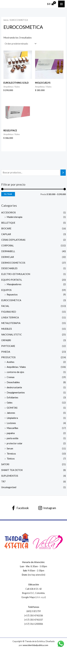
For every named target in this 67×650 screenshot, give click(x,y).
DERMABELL (8, 251)
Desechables (13, 382)
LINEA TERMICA (10, 317)
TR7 (3, 481)
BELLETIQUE (8, 222)
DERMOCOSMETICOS (13, 262)
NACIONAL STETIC (11, 334)
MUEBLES (6, 328)
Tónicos (11, 458)
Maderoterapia (14, 217)
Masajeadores (14, 284)
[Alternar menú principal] (61, 4)
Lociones (11, 423)
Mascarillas (12, 428)
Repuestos (12, 294)
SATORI (5, 464)
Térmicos (11, 453)
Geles (9, 402)
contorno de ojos (15, 372)
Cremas (10, 377)
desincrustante (14, 387)
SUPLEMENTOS (9, 475)
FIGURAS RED (8, 311)
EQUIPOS (6, 290)
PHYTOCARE (8, 346)
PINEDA (5, 351)
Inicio (5, 20)
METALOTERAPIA (10, 323)
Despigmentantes (16, 392)
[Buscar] (63, 172)
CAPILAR (6, 234)
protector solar (14, 443)
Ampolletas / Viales (16, 367)
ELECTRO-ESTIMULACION (15, 274)
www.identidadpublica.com (35, 645)
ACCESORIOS (8, 212)
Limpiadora (12, 418)
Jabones (11, 413)
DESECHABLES (9, 268)
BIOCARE (6, 228)
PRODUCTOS (8, 357)
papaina (11, 433)
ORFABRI (6, 340)
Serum (10, 448)
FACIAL (5, 306)
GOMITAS (12, 407)
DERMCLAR (7, 257)
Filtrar (8, 194)
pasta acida (12, 438)
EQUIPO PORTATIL (11, 279)
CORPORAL (7, 245)
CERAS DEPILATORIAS (13, 239)
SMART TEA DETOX (12, 470)
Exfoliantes (12, 397)
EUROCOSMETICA (11, 300)
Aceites (10, 362)
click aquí (40, 597)
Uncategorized (8, 487)
